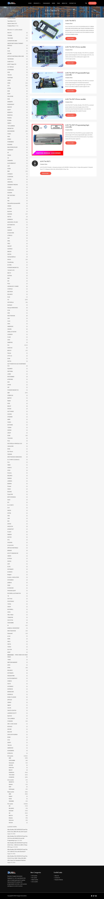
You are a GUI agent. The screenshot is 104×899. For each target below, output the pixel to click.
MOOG (9, 259)
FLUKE (9, 337)
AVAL (8, 240)
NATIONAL (10, 371)
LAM (8, 166)
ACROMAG (10, 379)
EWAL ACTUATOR (11, 331)
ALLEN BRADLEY (11, 163)
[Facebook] (91, 896)
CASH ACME (10, 446)
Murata (9, 353)
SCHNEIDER (10, 588)
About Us (57, 875)
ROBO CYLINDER (11, 697)
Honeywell (9, 633)
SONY (8, 93)
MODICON (10, 526)
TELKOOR (9, 438)
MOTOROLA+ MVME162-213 (14, 443)
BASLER (9, 251)
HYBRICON (10, 395)
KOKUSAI (9, 192)
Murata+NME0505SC (12, 307)
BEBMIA (9, 483)
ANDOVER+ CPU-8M (12, 222)
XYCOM (9, 179)
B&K (8, 278)
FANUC (9, 489)
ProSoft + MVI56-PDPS (13, 577)
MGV (8, 136)
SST (8, 502)
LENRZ (9, 374)
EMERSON (10, 219)
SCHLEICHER (10, 232)
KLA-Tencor (10, 451)
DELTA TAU (10, 620)
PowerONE (10, 494)
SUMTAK (9, 275)
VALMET (9, 246)
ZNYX (8, 665)
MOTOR (9, 537)
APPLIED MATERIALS (12, 547)
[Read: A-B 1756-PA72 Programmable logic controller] (47, 82)
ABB (8, 392)
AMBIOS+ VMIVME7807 (13, 628)
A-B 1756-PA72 (70, 20)
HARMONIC (10, 326)
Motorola (11, 820)
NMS (8, 99)
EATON (9, 523)
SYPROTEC (10, 753)
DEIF (8, 563)
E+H (8, 507)
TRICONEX (10, 38)
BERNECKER (10, 691)
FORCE (9, 133)
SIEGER (9, 408)
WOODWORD (11, 131)
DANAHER (10, 160)
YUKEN (9, 422)
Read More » (70, 38)
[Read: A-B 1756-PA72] (47, 30)
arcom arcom (10, 545)
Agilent (9, 705)
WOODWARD (10, 376)
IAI (8, 158)
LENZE (9, 80)
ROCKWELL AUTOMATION (14, 593)
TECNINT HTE (10, 270)
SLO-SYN (9, 649)
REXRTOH (9, 115)
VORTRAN (10, 77)
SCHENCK (9, 572)
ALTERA (9, 264)
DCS (8, 85)
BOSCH (9, 227)
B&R (8, 171)
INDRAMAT (10, 149)
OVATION (9, 347)
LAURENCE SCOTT (12, 713)
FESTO (9, 683)
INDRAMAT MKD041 (12, 184)
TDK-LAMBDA (11, 125)
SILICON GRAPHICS (12, 678)
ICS (8, 299)
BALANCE (9, 475)
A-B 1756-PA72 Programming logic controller (77, 126)
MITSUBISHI (10, 580)
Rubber (9, 400)
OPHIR (9, 384)
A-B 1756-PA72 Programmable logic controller (77, 74)
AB (9, 806)
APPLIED (9, 699)
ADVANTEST (10, 529)
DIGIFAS (9, 414)
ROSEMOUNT (10, 104)
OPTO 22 (9, 355)
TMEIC (9, 659)
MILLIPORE (10, 96)
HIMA (8, 83)
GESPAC (9, 430)
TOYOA (9, 604)
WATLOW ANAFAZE (12, 662)
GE (9, 813)
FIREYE (9, 155)
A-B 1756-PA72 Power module (75, 47)
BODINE (9, 491)
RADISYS (9, 107)
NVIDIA (9, 254)
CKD (8, 318)
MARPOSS (10, 342)
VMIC (8, 323)
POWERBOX (10, 141)
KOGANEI (9, 144)
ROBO (9, 737)
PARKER (9, 478)
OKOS (8, 612)
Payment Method (59, 879)
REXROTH (9, 112)
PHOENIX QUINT (11, 590)
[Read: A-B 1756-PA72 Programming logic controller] (47, 139)
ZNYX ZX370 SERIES (12, 734)
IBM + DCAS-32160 (12, 723)
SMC (8, 382)
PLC (8, 345)
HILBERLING (10, 190)
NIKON (9, 510)
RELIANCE (10, 294)
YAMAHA (9, 454)
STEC (8, 739)
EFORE (9, 88)
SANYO (9, 742)
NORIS (9, 168)
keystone (9, 211)
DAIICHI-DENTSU (11, 710)
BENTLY (9, 350)
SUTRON (9, 558)
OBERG (9, 555)
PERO (8, 585)
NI (8, 625)
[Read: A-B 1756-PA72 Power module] (47, 56)
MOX (8, 403)
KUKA (8, 435)
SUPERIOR (10, 689)
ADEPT (9, 109)
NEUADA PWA (10, 675)
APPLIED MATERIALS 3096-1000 (15, 56)
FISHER (9, 187)
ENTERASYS (10, 569)
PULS (8, 283)
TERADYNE (10, 617)
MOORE (9, 729)
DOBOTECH (10, 61)
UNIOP (9, 432)
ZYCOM (9, 53)
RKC (8, 521)
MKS (8, 515)
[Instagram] (96, 896)
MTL (8, 539)
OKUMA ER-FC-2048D (12, 286)
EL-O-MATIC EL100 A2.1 (13, 459)
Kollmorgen (11, 789)
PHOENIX (9, 542)
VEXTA (9, 644)
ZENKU (9, 139)
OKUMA (9, 329)
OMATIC (9, 467)
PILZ (8, 440)
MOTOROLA (10, 302)
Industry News (10, 23)
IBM (8, 48)
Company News (11, 25)
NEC (8, 200)
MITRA (9, 513)
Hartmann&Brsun (11, 256)
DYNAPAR (9, 416)
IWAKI (9, 465)
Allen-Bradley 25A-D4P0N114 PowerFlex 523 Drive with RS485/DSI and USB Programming (17, 838)
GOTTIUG (9, 598)
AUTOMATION (11, 224)
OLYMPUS (9, 248)
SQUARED (9, 368)
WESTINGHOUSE (11, 630)
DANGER (9, 230)
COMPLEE (10, 289)
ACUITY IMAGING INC (12, 553)
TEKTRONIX (10, 59)
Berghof (9, 574)
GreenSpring (10, 262)
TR (8, 596)
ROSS (8, 449)
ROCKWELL (10, 609)
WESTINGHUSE (11, 315)
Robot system (10, 791)
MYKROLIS (10, 694)
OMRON (9, 681)
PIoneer (9, 486)
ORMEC (9, 206)
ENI (8, 281)
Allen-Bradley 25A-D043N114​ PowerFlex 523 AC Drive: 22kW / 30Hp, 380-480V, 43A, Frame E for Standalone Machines (17, 858)
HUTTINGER (10, 411)
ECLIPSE (9, 208)
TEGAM (9, 427)
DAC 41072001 (11, 195)
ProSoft (9, 531)
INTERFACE (10, 686)
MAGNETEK (10, 128)
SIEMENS (9, 214)
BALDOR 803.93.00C (12, 147)
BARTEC (9, 398)
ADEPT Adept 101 (11, 64)
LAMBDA (9, 481)
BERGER (9, 550)
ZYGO (8, 470)
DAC (8, 238)
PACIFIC (9, 32)
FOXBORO (10, 721)
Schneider (11, 810)
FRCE (8, 243)
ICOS (8, 310)
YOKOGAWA (10, 622)
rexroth (9, 707)
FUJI (8, 462)
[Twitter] (93, 896)
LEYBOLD (9, 235)
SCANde (9, 120)
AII (8, 152)
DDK (8, 72)
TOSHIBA (9, 35)
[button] (40, 3)
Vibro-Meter (10, 614)
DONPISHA (10, 176)
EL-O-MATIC (10, 505)
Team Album (10, 21)
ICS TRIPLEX (10, 67)
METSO (9, 216)
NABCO (9, 123)
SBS (8, 198)
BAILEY (9, 406)
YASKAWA (11, 801)
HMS (8, 313)
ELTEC (9, 566)
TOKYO (9, 646)
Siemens (11, 784)
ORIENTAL (10, 182)
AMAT (8, 652)
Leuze (8, 321)
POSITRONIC (10, 601)
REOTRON (10, 291)
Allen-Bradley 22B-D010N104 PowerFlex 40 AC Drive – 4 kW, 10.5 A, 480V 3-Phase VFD (17, 845)
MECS (8, 641)
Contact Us (57, 877)
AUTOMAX (10, 424)
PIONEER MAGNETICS (13, 267)
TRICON (9, 75)
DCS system (10, 756)
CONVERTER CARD (12, 40)
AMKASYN (10, 101)
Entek (8, 358)
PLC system (10, 803)
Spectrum (9, 715)
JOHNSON (9, 174)
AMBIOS (9, 582)
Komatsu (9, 117)
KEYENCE (9, 726)
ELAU (8, 51)
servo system (10, 779)
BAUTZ (9, 272)
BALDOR (9, 731)
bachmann (9, 305)
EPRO (8, 667)
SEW (8, 91)
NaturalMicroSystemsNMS (13, 203)
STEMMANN (10, 69)
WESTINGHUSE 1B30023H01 (14, 457)
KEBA (8, 638)
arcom (8, 636)
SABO (8, 419)
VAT (8, 387)
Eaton (8, 499)
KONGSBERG (10, 750)
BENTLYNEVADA (11, 497)
